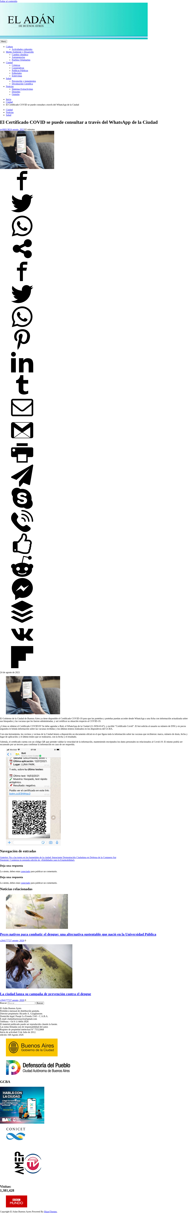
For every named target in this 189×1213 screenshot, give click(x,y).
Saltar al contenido (8, 1)
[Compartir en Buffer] (22, 622)
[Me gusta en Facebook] (22, 554)
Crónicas (16, 65)
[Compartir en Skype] (22, 508)
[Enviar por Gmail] (22, 440)
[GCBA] (22, 1123)
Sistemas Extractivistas (22, 89)
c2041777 (4, 940)
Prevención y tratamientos (24, 81)
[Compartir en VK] (22, 644)
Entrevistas (17, 76)
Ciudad (9, 62)
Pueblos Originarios (21, 60)
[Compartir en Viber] (22, 531)
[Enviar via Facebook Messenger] (22, 599)
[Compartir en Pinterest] (22, 349)
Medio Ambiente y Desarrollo (20, 52)
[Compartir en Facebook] (22, 191)
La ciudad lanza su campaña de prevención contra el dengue (45, 994)
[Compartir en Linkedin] (22, 372)
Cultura (9, 46)
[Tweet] (22, 213)
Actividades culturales (22, 49)
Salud (8, 78)
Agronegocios (18, 57)
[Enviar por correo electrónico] (22, 418)
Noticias (10, 86)
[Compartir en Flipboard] (22, 667)
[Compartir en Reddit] (22, 576)
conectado (25, 871)
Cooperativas (18, 68)
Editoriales (17, 73)
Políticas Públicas (20, 70)
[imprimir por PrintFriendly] (22, 463)
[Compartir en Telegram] (22, 486)
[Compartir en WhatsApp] (22, 236)
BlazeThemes (50, 1211)
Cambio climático (20, 54)
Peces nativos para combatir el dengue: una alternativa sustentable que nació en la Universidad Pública (78, 934)
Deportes (16, 91)
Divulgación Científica (22, 84)
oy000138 (4, 129)
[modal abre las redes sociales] (22, 259)
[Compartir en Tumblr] (22, 395)
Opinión (15, 94)
